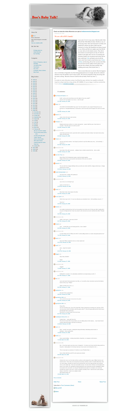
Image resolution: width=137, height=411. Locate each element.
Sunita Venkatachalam (61, 172)
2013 (34, 101)
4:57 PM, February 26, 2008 (63, 221)
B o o (34, 35)
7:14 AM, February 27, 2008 (63, 268)
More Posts (36, 72)
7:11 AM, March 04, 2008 (63, 339)
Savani (57, 114)
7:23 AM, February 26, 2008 (63, 151)
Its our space (59, 196)
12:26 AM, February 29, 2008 (64, 323)
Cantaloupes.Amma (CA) (61, 316)
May (35, 123)
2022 (34, 86)
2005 (34, 150)
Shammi (57, 163)
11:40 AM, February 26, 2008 (63, 176)
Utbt (88, 58)
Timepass (58, 121)
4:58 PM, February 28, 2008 (63, 294)
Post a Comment (57, 377)
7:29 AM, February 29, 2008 (63, 332)
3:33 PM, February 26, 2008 (63, 203)
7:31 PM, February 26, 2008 (63, 235)
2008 (34, 110)
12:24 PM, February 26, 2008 (64, 186)
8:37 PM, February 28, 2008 (63, 313)
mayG (57, 245)
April (35, 125)
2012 (34, 103)
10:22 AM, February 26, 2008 (64, 169)
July (35, 120)
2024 (34, 83)
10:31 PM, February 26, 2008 (64, 251)
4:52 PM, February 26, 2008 (63, 213)
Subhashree (58, 290)
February (36, 129)
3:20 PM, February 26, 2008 (63, 193)
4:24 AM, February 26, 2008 (63, 118)
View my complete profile (36, 42)
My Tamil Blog (37, 53)
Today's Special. (37, 137)
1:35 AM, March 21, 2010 (63, 374)
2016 (34, 96)
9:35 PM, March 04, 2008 (63, 354)
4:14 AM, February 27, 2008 (63, 261)
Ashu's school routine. (39, 139)
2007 (34, 147)
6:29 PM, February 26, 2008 (63, 228)
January (36, 145)
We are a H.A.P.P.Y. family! (40, 130)
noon (57, 327)
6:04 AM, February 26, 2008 (63, 136)
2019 (34, 91)
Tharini (57, 139)
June (35, 122)
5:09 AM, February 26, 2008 (63, 127)
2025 (34, 81)
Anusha (57, 206)
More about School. (38, 140)
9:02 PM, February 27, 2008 (63, 287)
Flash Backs (36, 67)
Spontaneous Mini (60, 297)
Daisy (57, 104)
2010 (34, 107)
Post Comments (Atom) (67, 385)
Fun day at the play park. (39, 135)
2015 (34, 98)
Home (79, 382)
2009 (34, 108)
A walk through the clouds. (40, 142)
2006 (34, 149)
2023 (34, 84)
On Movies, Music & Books (40, 70)
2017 (34, 95)
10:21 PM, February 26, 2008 (64, 242)
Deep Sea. (36, 144)
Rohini (57, 335)
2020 (34, 90)
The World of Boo (37, 65)
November (36, 113)
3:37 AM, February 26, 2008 (63, 101)
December (36, 112)
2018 (34, 93)
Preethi (57, 224)
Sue (56, 278)
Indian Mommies (37, 52)
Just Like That (59, 154)
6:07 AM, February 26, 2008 (63, 144)
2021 (34, 88)
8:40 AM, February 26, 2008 (63, 160)
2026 (34, 79)
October (36, 115)
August (36, 118)
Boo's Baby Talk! (45, 17)
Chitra (57, 189)
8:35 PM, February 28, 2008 (63, 300)
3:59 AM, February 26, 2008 (63, 111)
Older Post (56, 382)
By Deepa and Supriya (61, 95)
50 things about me (38, 50)
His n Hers (36, 68)
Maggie (57, 254)
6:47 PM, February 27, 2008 (63, 275)
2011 (34, 105)
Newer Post (103, 382)
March (35, 127)
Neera (57, 238)
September (36, 117)
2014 (34, 100)
